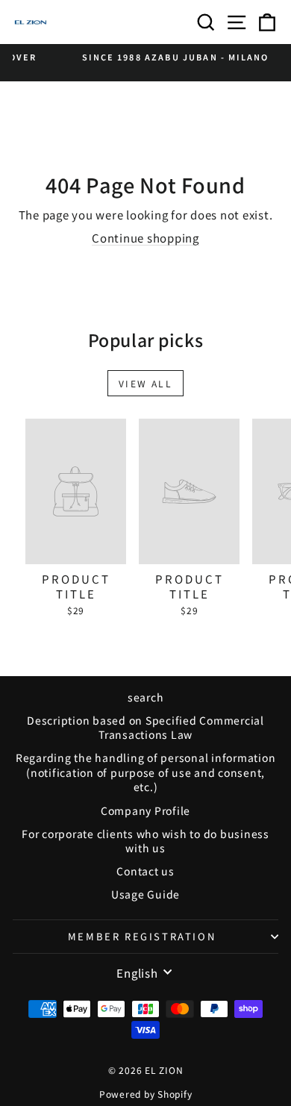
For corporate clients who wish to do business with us (145, 841)
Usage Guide (145, 894)
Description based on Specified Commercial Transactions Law (145, 728)
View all (145, 383)
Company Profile (145, 810)
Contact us (145, 870)
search (146, 697)
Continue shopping (145, 238)
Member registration (142, 936)
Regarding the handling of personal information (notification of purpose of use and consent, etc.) (146, 772)
